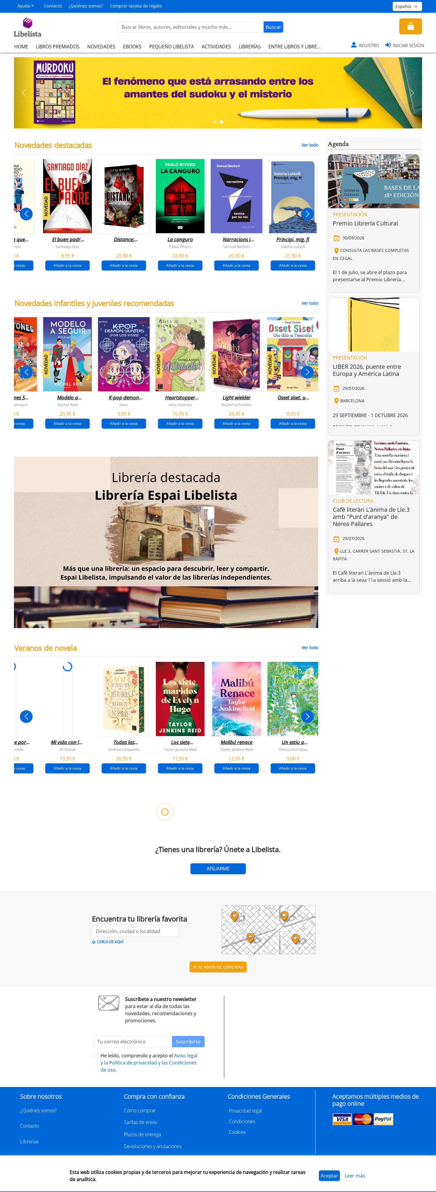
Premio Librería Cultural (365, 223)
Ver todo (310, 145)
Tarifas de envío (140, 1122)
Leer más (355, 1175)
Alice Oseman (180, 404)
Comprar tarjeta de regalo (136, 6)
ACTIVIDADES (216, 46)
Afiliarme (218, 868)
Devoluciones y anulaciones (153, 1146)
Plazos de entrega (142, 1134)
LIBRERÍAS (250, 46)
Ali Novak (67, 749)
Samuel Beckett (236, 246)
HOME (21, 46)
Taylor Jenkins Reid (180, 749)
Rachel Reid (68, 404)
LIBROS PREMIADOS (57, 46)
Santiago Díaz (67, 246)
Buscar (273, 27)
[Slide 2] (221, 122)
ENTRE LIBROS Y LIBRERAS (296, 46)
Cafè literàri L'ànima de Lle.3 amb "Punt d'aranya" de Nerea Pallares (371, 517)
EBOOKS (132, 46)
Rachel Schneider (237, 404)
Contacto (53, 6)
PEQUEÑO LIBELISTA (171, 46)
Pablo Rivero (180, 246)
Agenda (338, 144)
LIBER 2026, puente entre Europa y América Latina (367, 370)
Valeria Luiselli (293, 246)
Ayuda (23, 6)
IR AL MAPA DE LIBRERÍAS (218, 967)
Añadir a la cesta (67, 265)
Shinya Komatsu (293, 749)
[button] (24, 92)
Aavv (124, 404)
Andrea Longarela (123, 749)
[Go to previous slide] (26, 214)
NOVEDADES (101, 46)
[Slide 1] (214, 122)
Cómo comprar (140, 1110)
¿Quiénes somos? (86, 6)
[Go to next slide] (307, 214)
